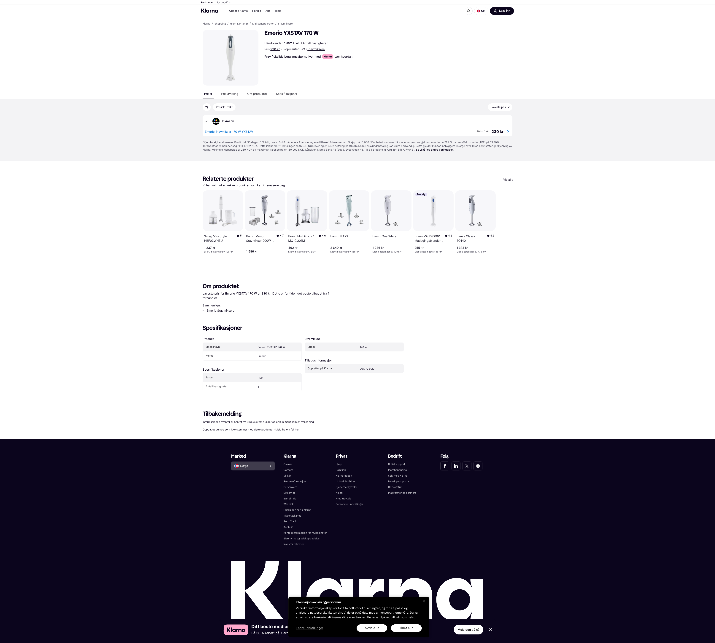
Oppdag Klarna (238, 10)
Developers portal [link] (398, 481)
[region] (358, 617)
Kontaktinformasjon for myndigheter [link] (305, 532)
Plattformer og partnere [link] (402, 492)
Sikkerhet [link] (289, 492)
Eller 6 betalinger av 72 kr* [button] (302, 251)
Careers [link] (288, 470)
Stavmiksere (316, 49)
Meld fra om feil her (287, 429)
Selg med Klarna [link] (397, 475)
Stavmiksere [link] (285, 23)
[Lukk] (424, 601)
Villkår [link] (287, 475)
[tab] (208, 94)
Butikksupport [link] (396, 464)
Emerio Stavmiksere (220, 310)
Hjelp (278, 10)
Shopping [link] (220, 23)
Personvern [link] (290, 487)
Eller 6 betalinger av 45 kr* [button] (428, 251)
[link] (444, 466)
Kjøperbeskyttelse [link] (347, 487)
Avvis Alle (372, 628)
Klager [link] (340, 492)
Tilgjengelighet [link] (292, 515)
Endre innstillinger (309, 628)
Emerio (262, 356)
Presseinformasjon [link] (295, 481)
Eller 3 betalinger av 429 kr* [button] (386, 251)
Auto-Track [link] (290, 521)
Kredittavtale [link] (343, 498)
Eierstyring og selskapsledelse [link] (302, 538)
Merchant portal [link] (397, 470)
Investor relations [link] (294, 544)
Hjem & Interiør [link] (239, 23)
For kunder (207, 2)
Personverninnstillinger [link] (349, 504)
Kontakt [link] (288, 527)
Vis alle (508, 179)
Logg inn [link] (341, 470)
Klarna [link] (206, 23)
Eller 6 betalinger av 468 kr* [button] (344, 251)
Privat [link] (341, 456)
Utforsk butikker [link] (345, 481)
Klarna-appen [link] (344, 475)
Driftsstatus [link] (395, 487)
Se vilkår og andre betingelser (434, 149)
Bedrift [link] (395, 456)
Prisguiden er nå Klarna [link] (297, 510)
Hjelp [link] (339, 464)
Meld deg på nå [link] (468, 629)
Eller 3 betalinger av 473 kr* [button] (471, 251)
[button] (481, 11)
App (268, 10)
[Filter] (207, 107)
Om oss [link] (288, 464)
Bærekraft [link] (290, 498)
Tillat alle (406, 628)
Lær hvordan (343, 56)
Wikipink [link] (289, 504)
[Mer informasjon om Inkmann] (206, 121)
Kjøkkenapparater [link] (263, 23)
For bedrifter (224, 2)
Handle (256, 10)
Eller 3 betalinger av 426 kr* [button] (218, 251)
